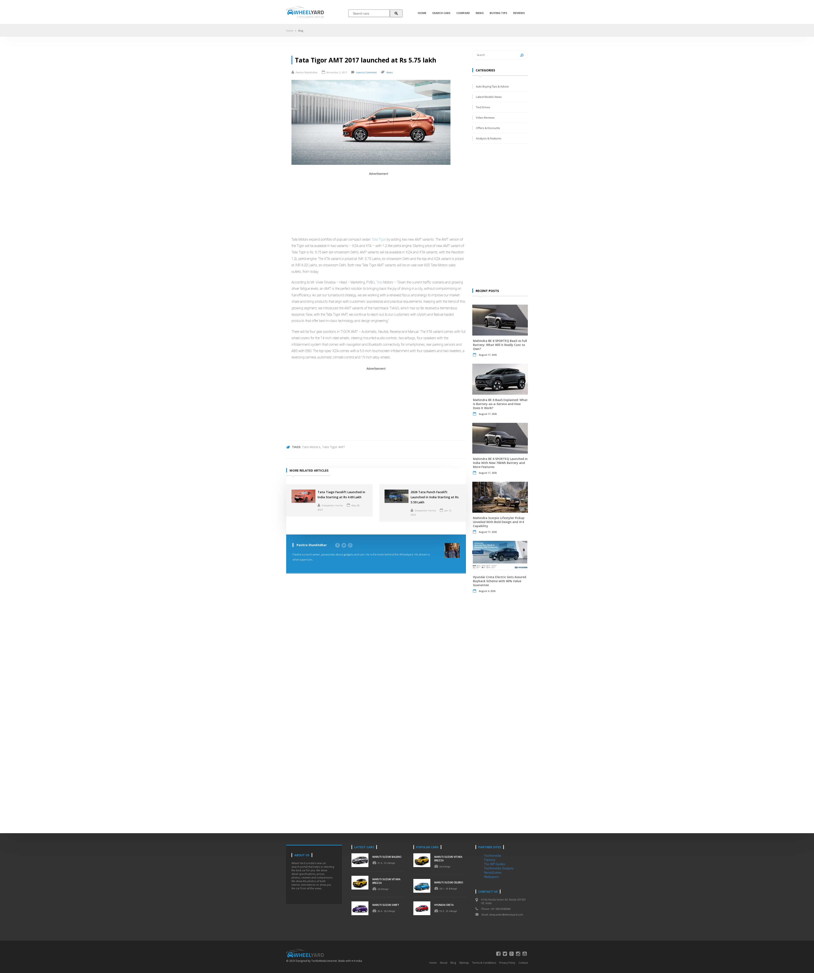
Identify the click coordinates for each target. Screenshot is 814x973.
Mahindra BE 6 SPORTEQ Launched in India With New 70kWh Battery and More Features (500, 463)
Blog (300, 30)
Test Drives (483, 107)
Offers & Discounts (488, 128)
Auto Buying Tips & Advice (492, 86)
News (480, 13)
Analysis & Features (488, 138)
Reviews (519, 13)
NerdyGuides (493, 872)
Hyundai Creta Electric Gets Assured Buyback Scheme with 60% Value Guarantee (499, 581)
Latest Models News (489, 97)
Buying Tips (498, 13)
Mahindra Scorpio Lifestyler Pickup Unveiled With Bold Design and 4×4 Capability (498, 522)
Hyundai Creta (444, 905)
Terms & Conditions (484, 963)
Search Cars (441, 13)
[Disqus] (376, 641)
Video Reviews (485, 117)
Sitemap (464, 963)
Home (422, 13)
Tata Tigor (379, 239)
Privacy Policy (507, 963)
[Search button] (396, 13)
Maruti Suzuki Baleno (386, 857)
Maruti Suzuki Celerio (448, 882)
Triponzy (489, 860)
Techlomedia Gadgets (498, 868)
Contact (523, 963)
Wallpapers (491, 876)
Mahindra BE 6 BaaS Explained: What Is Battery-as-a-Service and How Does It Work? (500, 404)
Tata (379, 282)
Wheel (309, 12)
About (443, 963)
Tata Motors (311, 447)
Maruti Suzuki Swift (385, 905)
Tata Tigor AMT (333, 447)
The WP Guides (494, 864)
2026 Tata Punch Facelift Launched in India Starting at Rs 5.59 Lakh (435, 497)
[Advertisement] (379, 205)
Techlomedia (492, 855)
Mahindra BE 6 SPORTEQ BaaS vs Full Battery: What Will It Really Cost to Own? (500, 345)
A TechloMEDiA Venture (310, 16)
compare (463, 13)
